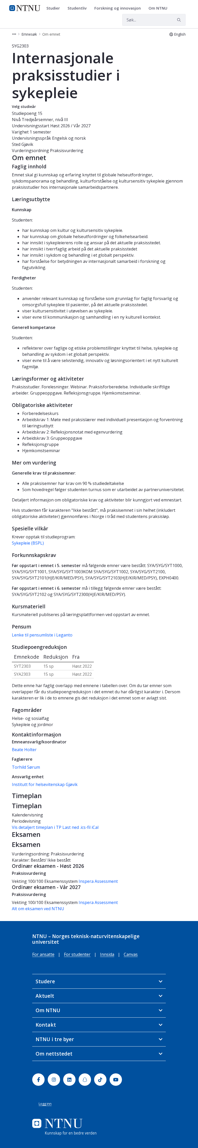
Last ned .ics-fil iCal (80, 827)
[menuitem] (54, 8)
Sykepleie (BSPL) (28, 543)
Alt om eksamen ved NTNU (38, 908)
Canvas (131, 954)
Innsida (107, 954)
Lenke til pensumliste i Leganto (42, 635)
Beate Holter (24, 749)
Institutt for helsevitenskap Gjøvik (45, 784)
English (180, 34)
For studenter (77, 954)
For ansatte (43, 954)
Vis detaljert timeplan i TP (36, 827)
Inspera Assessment (98, 881)
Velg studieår (24, 106)
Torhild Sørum (26, 767)
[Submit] (179, 20)
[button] (14, 34)
